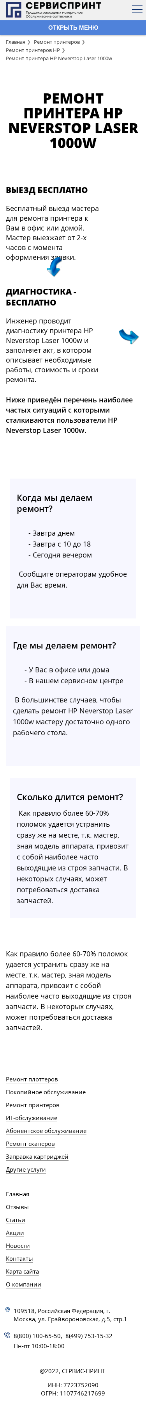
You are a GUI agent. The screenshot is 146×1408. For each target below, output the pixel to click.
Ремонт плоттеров (32, 1079)
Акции (15, 1232)
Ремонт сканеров (30, 1143)
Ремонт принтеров (57, 41)
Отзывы (17, 1207)
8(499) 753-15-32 (89, 1336)
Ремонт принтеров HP (33, 50)
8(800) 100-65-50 (37, 1336)
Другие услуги (26, 1169)
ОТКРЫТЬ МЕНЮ (73, 27)
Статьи (15, 1220)
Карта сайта (22, 1271)
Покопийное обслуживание (46, 1092)
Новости (18, 1245)
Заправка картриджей (37, 1156)
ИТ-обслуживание (31, 1118)
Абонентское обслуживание (46, 1131)
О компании (23, 1284)
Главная (15, 41)
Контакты (19, 1258)
